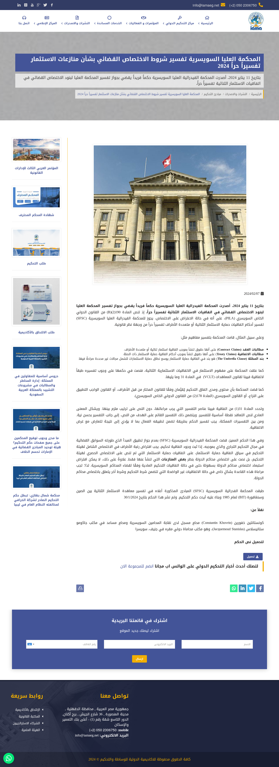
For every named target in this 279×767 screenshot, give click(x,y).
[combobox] (31, 644)
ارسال (139, 658)
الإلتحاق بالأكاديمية (27, 710)
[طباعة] (80, 588)
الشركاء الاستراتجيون (26, 723)
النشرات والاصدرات (236, 94)
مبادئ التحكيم (212, 94)
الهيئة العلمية (31, 730)
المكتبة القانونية (29, 716)
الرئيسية (256, 94)
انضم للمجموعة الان (136, 566)
